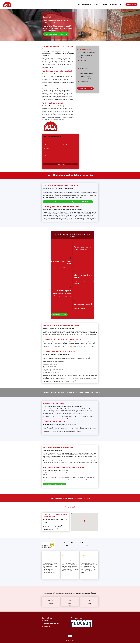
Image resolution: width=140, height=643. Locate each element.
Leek (89, 600)
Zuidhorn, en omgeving (48, 529)
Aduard (89, 599)
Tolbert (89, 602)
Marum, (52, 528)
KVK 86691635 (45, 620)
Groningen (50, 599)
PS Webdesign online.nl (74, 639)
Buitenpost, (45, 526)
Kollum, (60, 526)
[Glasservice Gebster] (7, 4)
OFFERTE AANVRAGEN (131, 4)
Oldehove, (56, 526)
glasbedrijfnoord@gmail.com (52, 623)
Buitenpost (50, 602)
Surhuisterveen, (46, 528)
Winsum (70, 605)
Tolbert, (66, 528)
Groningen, (57, 525)
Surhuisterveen (70, 602)
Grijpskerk (50, 600)
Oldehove (70, 599)
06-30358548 (47, 626)
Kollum (70, 600)
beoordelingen (67, 546)
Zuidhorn (89, 603)
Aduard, (60, 528)
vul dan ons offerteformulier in (73, 416)
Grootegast (50, 603)
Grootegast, (51, 526)
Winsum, (56, 528)
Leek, (63, 528)
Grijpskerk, (62, 525)
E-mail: (43, 623)
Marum (70, 603)
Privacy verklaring (70, 640)
